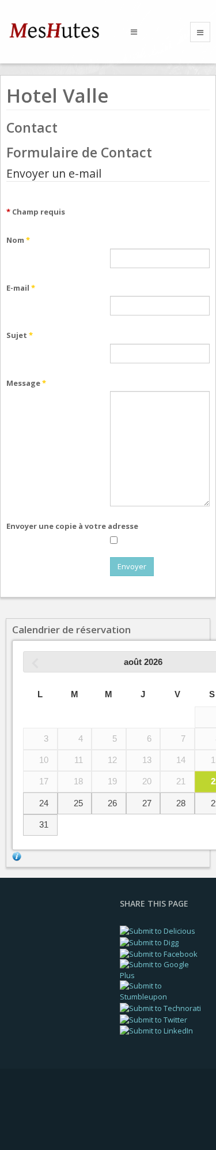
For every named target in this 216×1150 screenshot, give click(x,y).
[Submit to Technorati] (160, 1007)
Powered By (58, 1114)
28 (180, 803)
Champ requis (35, 211)
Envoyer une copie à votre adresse (72, 526)
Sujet (19, 335)
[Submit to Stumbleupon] (162, 991)
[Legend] (16, 855)
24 (43, 803)
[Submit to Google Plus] (162, 969)
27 (146, 803)
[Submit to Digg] (149, 942)
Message (26, 383)
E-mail (20, 288)
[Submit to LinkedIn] (156, 1030)
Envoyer (132, 566)
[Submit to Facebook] (159, 953)
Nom (18, 240)
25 (78, 803)
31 (43, 824)
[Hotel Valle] (60, 30)
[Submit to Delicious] (157, 930)
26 (112, 803)
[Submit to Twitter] (153, 1018)
